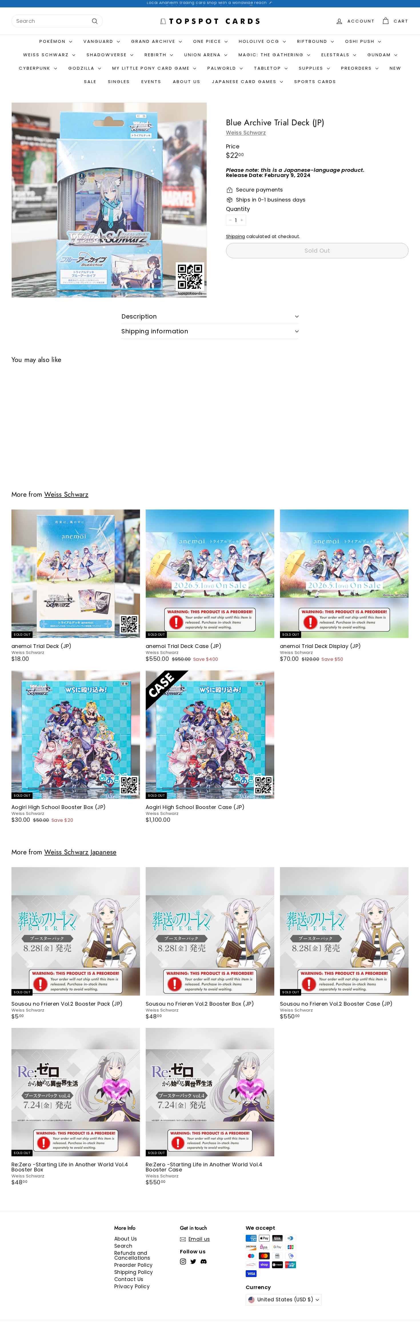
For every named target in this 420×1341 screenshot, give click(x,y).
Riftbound (313, 41)
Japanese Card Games (245, 81)
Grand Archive (154, 41)
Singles (119, 81)
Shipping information (155, 331)
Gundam (380, 55)
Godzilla (82, 68)
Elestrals (336, 55)
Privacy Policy (132, 1286)
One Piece (208, 41)
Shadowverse (108, 55)
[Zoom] (109, 200)
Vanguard (99, 41)
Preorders (357, 68)
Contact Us (128, 1279)
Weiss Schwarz (246, 132)
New (395, 68)
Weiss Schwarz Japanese (80, 852)
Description (139, 316)
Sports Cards (315, 81)
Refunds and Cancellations (132, 1255)
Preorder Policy (133, 1265)
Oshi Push (361, 41)
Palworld (222, 68)
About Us (187, 81)
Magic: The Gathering (272, 55)
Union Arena (203, 55)
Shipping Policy (133, 1272)
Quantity (238, 209)
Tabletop (268, 68)
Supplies (312, 68)
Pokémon (53, 41)
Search (123, 1246)
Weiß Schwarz (47, 55)
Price (232, 146)
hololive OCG (260, 41)
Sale (90, 81)
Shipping (235, 236)
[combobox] (57, 21)
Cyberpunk (36, 68)
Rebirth (157, 55)
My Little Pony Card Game (152, 68)
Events (151, 81)
